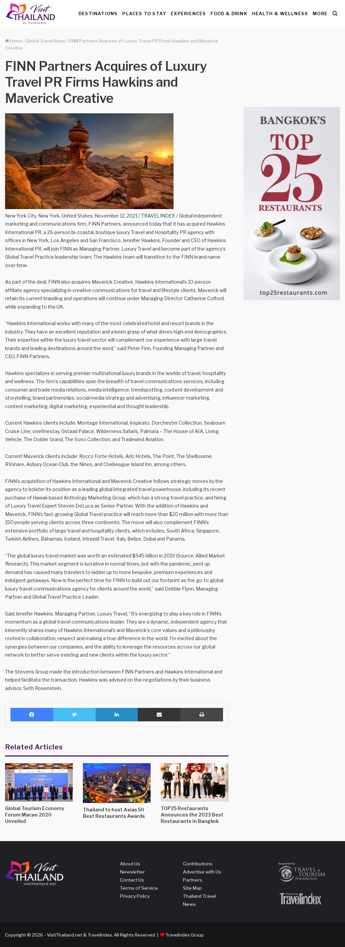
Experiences (188, 13)
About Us (130, 863)
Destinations (98, 13)
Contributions (198, 863)
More (320, 13)
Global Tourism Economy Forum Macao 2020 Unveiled (34, 814)
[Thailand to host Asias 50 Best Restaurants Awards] (117, 783)
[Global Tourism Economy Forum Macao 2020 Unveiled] (39, 782)
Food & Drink (229, 13)
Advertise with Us (202, 871)
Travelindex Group (184, 935)
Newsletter (132, 871)
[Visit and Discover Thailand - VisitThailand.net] (30, 13)
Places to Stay (144, 13)
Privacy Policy (135, 896)
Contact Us (132, 880)
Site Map (192, 888)
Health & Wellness (280, 13)
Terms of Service (139, 888)
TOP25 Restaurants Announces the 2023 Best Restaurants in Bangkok (192, 814)
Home (15, 41)
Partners (192, 880)
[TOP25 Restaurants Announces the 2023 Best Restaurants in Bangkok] (194, 782)
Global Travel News (45, 41)
